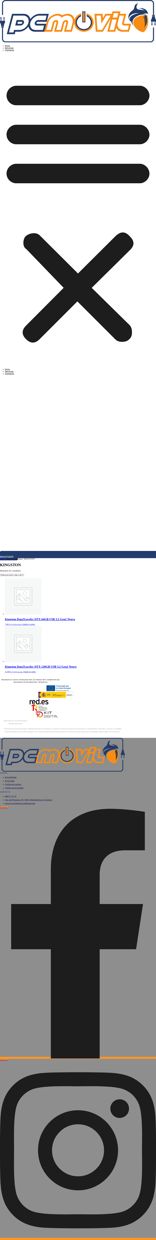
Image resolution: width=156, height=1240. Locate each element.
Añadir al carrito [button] (28, 624)
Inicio (7, 45)
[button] (78, 209)
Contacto (9, 50)
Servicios (9, 48)
